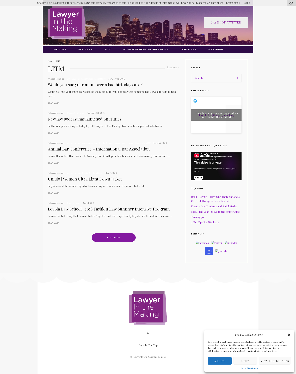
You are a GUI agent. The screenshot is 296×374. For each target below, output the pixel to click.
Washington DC (143, 143)
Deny (245, 361)
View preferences (275, 361)
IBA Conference (85, 143)
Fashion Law (73, 203)
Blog (108, 49)
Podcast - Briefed (75, 113)
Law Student (73, 78)
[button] (289, 334)
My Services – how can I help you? (144, 49)
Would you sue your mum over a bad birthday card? (95, 84)
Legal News (100, 78)
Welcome (60, 49)
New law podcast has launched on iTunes (84, 118)
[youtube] (221, 251)
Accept (219, 361)
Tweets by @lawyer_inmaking (216, 115)
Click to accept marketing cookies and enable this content (216, 115)
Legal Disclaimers (249, 367)
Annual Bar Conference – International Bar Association (99, 148)
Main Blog (97, 173)
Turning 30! (197, 217)
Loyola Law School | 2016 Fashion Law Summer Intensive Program (109, 208)
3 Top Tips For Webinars (205, 222)
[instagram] (209, 251)
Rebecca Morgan (56, 113)
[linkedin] (231, 243)
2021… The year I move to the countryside (215, 211)
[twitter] (217, 243)
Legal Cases (87, 78)
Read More (53, 103)
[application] (216, 166)
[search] (237, 78)
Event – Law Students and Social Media (214, 206)
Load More (113, 237)
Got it (247, 2)
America (71, 143)
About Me (84, 49)
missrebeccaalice (56, 78)
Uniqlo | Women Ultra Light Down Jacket (85, 178)
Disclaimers (215, 49)
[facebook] (202, 243)
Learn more (233, 2)
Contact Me (188, 49)
